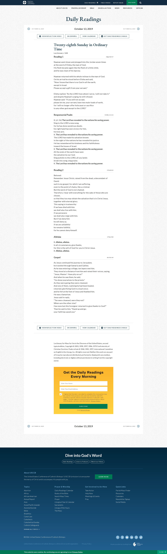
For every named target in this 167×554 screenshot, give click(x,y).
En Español (72, 36)
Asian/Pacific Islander (32, 505)
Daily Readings (90, 3)
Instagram (136, 537)
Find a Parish (105, 3)
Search (140, 2)
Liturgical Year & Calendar (64, 502)
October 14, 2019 (129, 29)
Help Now (131, 2)
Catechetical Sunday (31, 522)
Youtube (127, 537)
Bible (26, 511)
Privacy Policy (87, 544)
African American (30, 496)
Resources (120, 493)
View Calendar (89, 36)
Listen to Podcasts (82, 461)
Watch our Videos (97, 461)
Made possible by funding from (121, 544)
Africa (26, 493)
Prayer (57, 499)
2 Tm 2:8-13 (110, 170)
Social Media (120, 502)
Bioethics (27, 514)
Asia (25, 502)
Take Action (89, 490)
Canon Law (28, 516)
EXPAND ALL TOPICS (31, 529)
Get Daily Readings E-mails (115, 36)
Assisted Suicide (30, 508)
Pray (87, 499)
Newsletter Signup (123, 499)
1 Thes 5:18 (110, 237)
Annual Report (29, 499)
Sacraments (59, 505)
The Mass (58, 511)
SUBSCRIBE (83, 406)
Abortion (27, 490)
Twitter (117, 537)
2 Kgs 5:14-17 (109, 57)
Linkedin (131, 537)
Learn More (104, 477)
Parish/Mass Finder (123, 490)
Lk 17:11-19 (110, 257)
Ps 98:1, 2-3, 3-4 (109, 115)
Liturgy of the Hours (62, 508)
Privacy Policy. (96, 401)
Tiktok (141, 537)
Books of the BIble (61, 493)
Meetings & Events (92, 496)
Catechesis (28, 519)
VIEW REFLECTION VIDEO (52, 36)
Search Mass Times (62, 496)
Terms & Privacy (85, 410)
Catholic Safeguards (31, 525)
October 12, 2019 (38, 29)
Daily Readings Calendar (98, 3)
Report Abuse (118, 3)
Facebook (122, 537)
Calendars (120, 496)
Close (161, 552)
